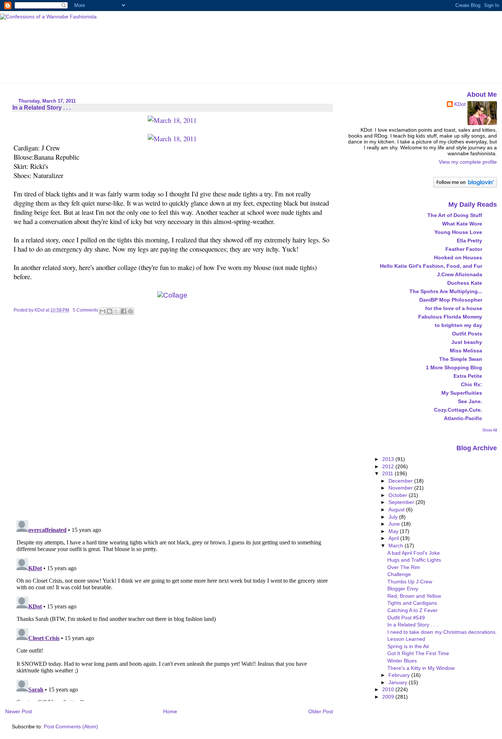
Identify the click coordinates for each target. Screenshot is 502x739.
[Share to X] (116, 311)
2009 (388, 697)
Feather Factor (463, 249)
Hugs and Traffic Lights (414, 560)
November (401, 488)
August (397, 509)
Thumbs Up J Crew (409, 582)
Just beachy (466, 342)
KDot (460, 104)
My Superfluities (461, 393)
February (399, 675)
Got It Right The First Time (418, 653)
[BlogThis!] (109, 311)
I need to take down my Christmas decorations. (442, 632)
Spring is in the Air (408, 646)
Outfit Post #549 (406, 618)
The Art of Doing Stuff (454, 215)
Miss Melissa (466, 350)
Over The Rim (403, 567)
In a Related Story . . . (412, 625)
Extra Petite (467, 376)
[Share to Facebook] (123, 311)
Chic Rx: (471, 384)
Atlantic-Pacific (463, 418)
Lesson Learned (406, 639)
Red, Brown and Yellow (414, 596)
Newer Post (18, 711)
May (394, 531)
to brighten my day (458, 325)
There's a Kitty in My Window (421, 668)
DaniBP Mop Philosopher (450, 300)
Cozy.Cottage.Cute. (458, 410)
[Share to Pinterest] (130, 311)
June (394, 524)
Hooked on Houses (458, 257)
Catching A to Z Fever (412, 610)
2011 (388, 473)
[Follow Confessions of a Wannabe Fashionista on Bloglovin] (465, 186)
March (396, 545)
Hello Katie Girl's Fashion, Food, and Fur (431, 266)
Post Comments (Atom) (71, 726)
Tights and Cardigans (412, 603)
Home (170, 711)
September (402, 502)
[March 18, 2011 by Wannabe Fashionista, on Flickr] (172, 120)
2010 (388, 689)
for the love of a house (453, 308)
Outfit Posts (467, 334)
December (401, 481)
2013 (388, 459)
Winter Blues (402, 661)
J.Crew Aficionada (459, 274)
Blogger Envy (402, 588)
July (393, 517)
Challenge (399, 574)
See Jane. (470, 401)
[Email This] (102, 311)
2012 (388, 466)
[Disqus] (173, 419)
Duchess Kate (464, 283)
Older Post (320, 711)
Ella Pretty (469, 241)
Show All (489, 430)
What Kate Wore (462, 224)
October (398, 495)
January (398, 682)
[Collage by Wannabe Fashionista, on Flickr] (172, 295)
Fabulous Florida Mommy (450, 317)
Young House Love (458, 232)
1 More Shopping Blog (454, 367)
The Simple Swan (460, 359)
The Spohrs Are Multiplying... (445, 291)
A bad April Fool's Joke (413, 553)
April (394, 538)
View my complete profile (468, 162)
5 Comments (85, 310)
